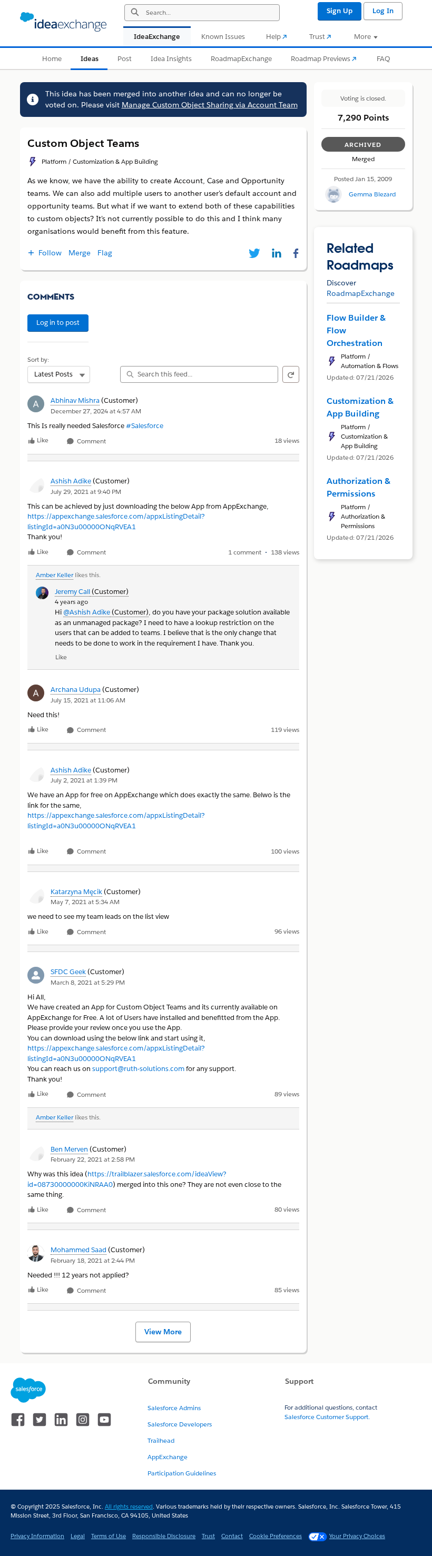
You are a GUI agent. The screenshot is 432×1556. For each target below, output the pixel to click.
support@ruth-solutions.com (138, 1068)
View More (163, 1331)
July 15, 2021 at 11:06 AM (88, 700)
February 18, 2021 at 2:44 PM (93, 1260)
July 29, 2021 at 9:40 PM (86, 491)
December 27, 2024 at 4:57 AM (96, 411)
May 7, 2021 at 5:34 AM (85, 901)
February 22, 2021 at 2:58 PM (93, 1159)
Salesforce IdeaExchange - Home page (63, 22)
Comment (90, 441)
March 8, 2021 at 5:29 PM (88, 982)
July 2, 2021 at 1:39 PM (84, 780)
